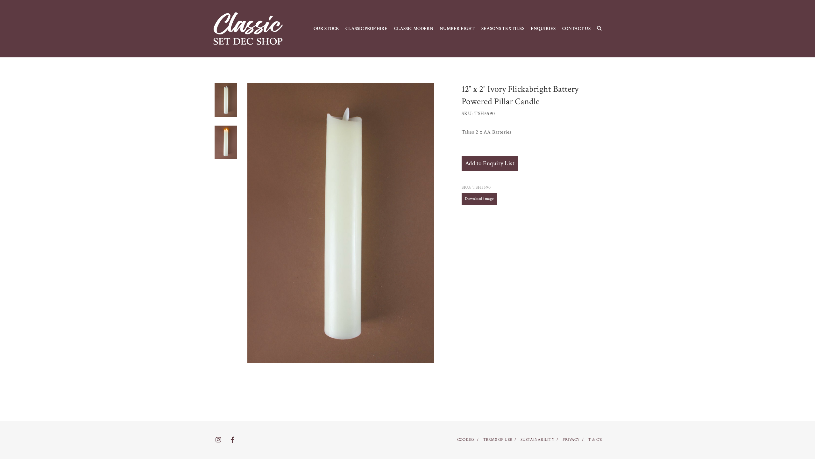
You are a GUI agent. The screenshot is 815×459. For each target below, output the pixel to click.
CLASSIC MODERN (413, 29)
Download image (479, 198)
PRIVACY (571, 439)
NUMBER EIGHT (457, 29)
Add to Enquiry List (489, 163)
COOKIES (466, 439)
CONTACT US (576, 29)
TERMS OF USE (497, 439)
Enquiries (543, 29)
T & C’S (595, 439)
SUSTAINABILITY (538, 439)
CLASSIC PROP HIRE (366, 29)
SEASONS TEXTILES (502, 29)
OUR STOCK (326, 29)
